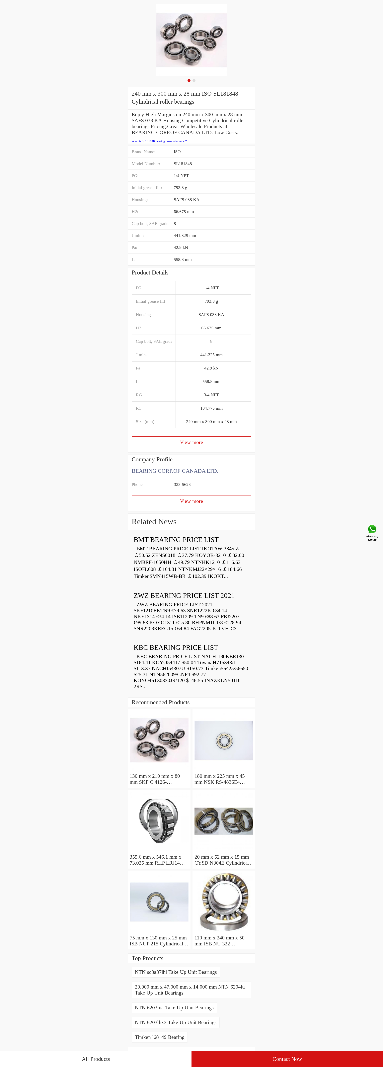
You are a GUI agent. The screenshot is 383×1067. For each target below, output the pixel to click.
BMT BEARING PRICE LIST (176, 540)
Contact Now (287, 1059)
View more (191, 442)
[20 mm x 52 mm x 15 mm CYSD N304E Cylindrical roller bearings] (223, 851)
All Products (96, 1059)
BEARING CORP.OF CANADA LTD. (175, 471)
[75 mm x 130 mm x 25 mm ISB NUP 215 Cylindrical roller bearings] (159, 932)
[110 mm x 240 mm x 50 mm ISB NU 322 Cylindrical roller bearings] (223, 932)
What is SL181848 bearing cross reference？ (160, 141)
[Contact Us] (372, 533)
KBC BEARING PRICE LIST (176, 647)
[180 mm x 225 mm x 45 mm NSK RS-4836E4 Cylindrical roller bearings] (223, 770)
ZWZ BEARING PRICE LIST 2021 (184, 595)
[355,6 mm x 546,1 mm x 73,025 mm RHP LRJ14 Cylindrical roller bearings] (159, 851)
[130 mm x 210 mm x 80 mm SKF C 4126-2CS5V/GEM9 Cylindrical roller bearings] (159, 770)
